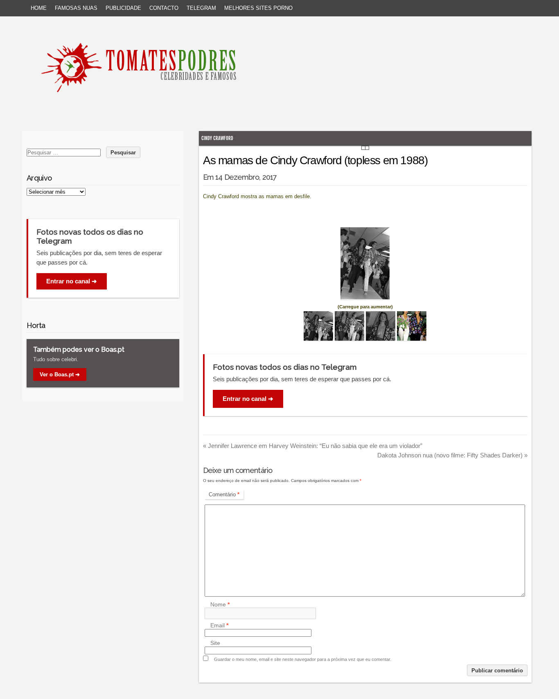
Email (219, 625)
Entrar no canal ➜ (248, 398)
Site (215, 643)
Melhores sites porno (258, 8)
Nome (220, 604)
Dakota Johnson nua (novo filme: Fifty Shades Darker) (452, 455)
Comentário (224, 494)
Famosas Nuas (76, 8)
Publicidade (123, 8)
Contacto (163, 8)
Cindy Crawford (217, 138)
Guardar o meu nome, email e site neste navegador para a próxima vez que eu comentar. (302, 659)
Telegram (201, 8)
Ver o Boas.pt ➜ (60, 374)
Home (39, 8)
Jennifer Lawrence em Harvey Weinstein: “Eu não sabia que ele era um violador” (312, 445)
